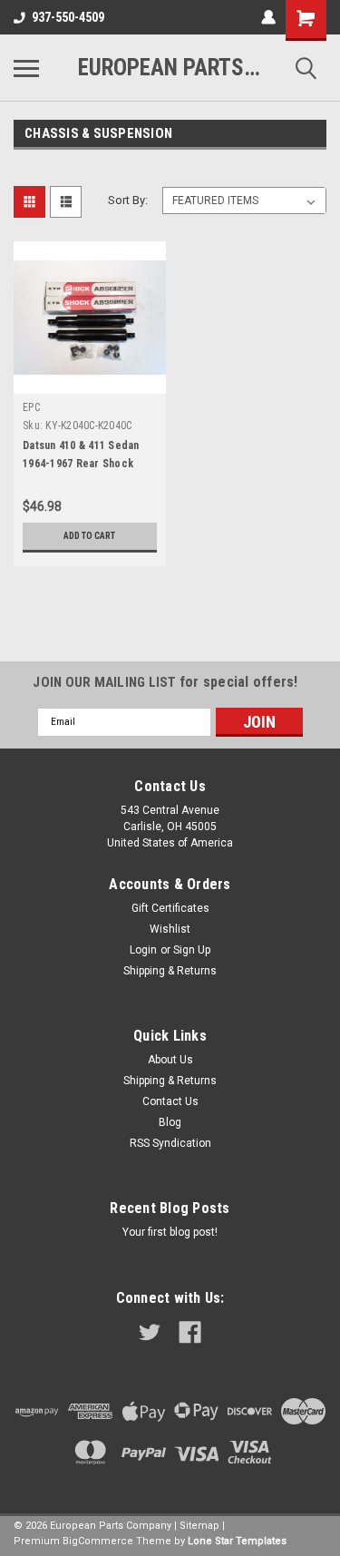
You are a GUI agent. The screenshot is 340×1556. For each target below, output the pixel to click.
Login (143, 950)
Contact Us (170, 1101)
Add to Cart (89, 536)
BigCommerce (98, 1541)
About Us (170, 1059)
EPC (31, 407)
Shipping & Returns (170, 970)
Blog (170, 1122)
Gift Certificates (170, 908)
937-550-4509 (68, 17)
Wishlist (170, 929)
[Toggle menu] (26, 68)
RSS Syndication (170, 1143)
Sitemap (199, 1526)
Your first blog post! (170, 1232)
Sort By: (128, 200)
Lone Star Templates (237, 1541)
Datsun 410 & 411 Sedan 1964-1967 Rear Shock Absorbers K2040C (81, 463)
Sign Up (191, 950)
